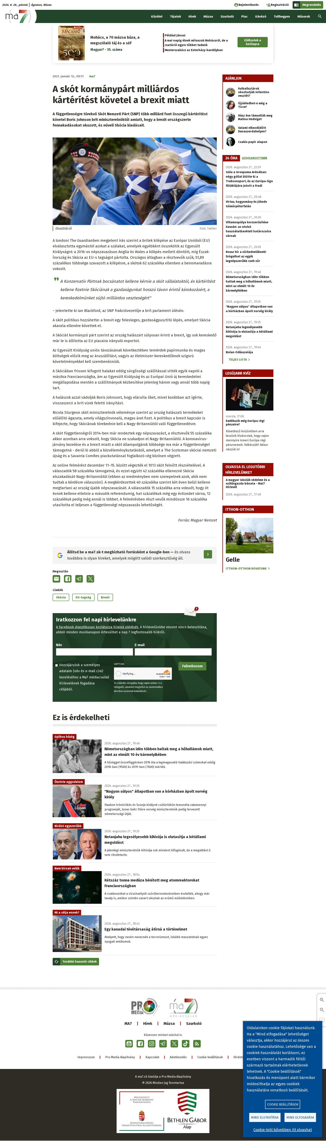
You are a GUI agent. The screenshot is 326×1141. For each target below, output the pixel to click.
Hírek (147, 1023)
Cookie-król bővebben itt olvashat (282, 1129)
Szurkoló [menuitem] (227, 16)
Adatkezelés (178, 1057)
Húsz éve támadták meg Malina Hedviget (255, 117)
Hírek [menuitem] (192, 16)
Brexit (105, 597)
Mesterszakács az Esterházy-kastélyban (194, 50)
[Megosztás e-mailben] (56, 579)
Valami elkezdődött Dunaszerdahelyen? (252, 129)
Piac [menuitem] (244, 16)
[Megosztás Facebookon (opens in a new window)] (68, 579)
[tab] (231, 158)
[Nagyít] (322, 1000)
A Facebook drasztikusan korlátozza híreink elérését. (97, 627)
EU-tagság (83, 597)
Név (59, 645)
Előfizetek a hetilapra (252, 42)
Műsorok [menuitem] (304, 16)
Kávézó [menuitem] (260, 16)
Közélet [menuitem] (156, 16)
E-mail (140, 645)
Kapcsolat (152, 1057)
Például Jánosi (175, 35)
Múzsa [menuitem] (208, 16)
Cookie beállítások (210, 1057)
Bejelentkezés (248, 5)
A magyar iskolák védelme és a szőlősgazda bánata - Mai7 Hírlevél (248, 483)
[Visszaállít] (322, 1020)
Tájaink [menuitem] (175, 16)
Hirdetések (241, 1057)
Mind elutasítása (264, 1118)
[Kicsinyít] (322, 1010)
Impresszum (86, 1057)
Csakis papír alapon (252, 142)
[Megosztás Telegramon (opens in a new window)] (79, 579)
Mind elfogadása (300, 1118)
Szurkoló (194, 1023)
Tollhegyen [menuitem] (282, 16)
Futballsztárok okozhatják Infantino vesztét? (253, 92)
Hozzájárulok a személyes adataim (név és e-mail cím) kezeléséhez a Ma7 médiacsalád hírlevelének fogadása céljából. (84, 677)
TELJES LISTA (238, 359)
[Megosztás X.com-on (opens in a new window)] (90, 579)
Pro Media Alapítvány (120, 1057)
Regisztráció (280, 5)
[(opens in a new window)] (129, 1043)
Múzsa (169, 1023)
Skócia (61, 597)
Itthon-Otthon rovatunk (246, 568)
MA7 (128, 1023)
